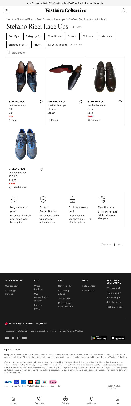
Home (9, 19)
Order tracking (38, 287)
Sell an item (64, 298)
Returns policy (38, 307)
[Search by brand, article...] (6, 10)
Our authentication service (41, 297)
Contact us (88, 290)
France (7, 386)
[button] (124, 10)
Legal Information (39, 330)
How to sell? (64, 286)
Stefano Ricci (25, 19)
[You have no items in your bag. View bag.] (124, 10)
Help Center (88, 286)
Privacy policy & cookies (71, 330)
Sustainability (114, 293)
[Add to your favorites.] (41, 102)
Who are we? (113, 288)
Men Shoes (43, 19)
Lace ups (59, 19)
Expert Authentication (48, 209)
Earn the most (106, 207)
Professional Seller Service (65, 305)
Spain (53, 386)
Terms (53, 330)
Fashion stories (114, 307)
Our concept (11, 286)
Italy (59, 386)
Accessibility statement (16, 330)
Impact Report (114, 297)
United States (33, 386)
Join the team (114, 302)
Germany (45, 386)
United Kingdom (18, 386)
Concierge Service (10, 292)
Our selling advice (63, 292)
